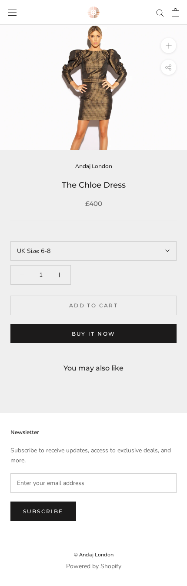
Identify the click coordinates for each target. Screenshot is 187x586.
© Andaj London (94, 555)
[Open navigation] (12, 12)
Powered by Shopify (93, 566)
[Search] (160, 12)
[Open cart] (175, 12)
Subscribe (43, 511)
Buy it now (94, 333)
